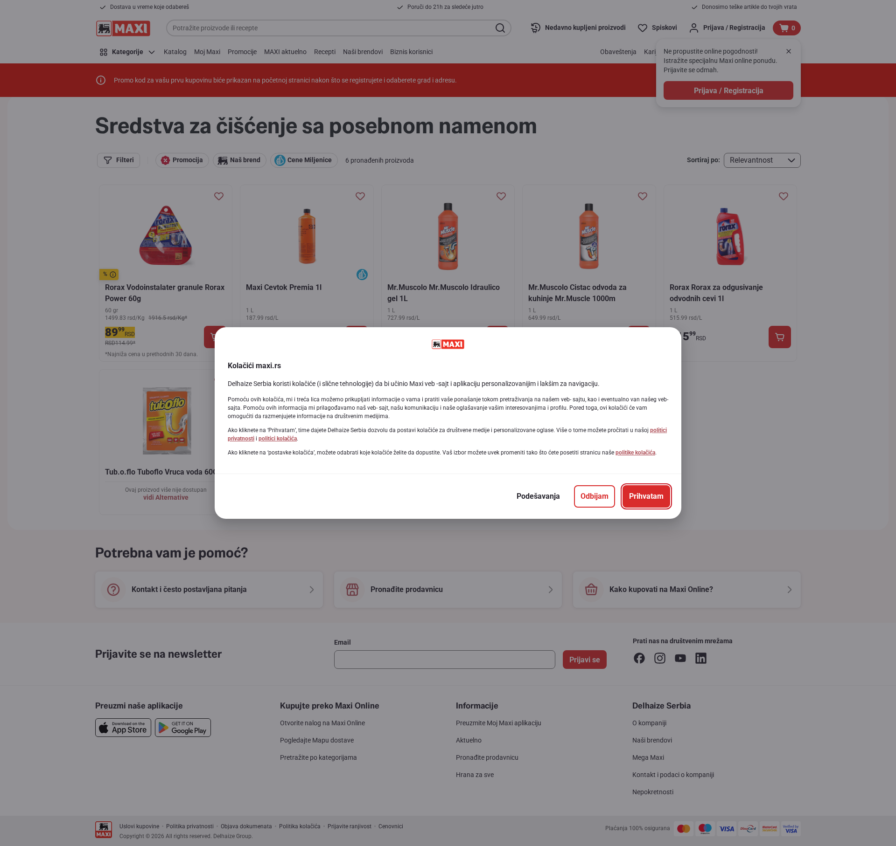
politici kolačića (278, 438)
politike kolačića (635, 452)
